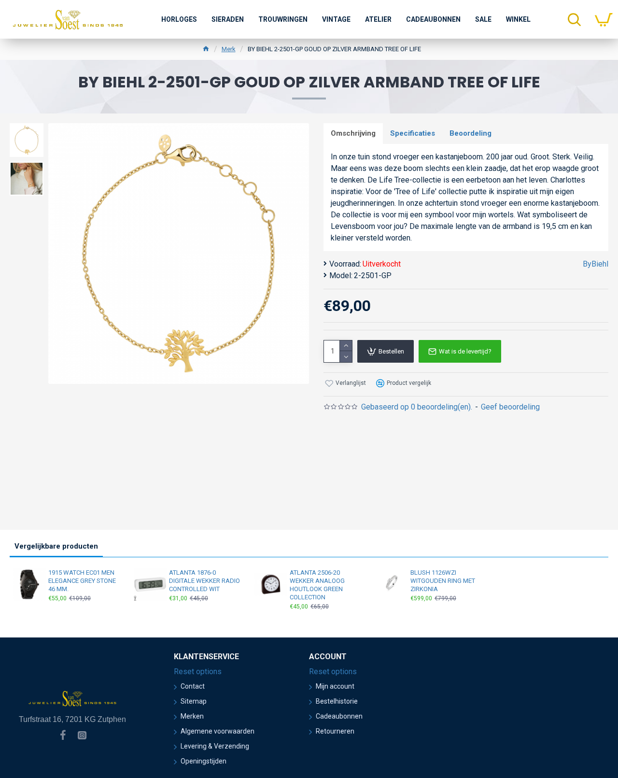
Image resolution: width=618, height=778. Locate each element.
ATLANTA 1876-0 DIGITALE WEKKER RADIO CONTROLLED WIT (204, 581)
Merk (229, 49)
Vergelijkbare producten (56, 546)
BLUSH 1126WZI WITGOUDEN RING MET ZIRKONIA (442, 581)
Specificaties (412, 133)
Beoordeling (470, 133)
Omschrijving (353, 133)
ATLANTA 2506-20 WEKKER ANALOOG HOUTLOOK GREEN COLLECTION (317, 585)
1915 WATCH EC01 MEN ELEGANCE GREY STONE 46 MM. (82, 581)
